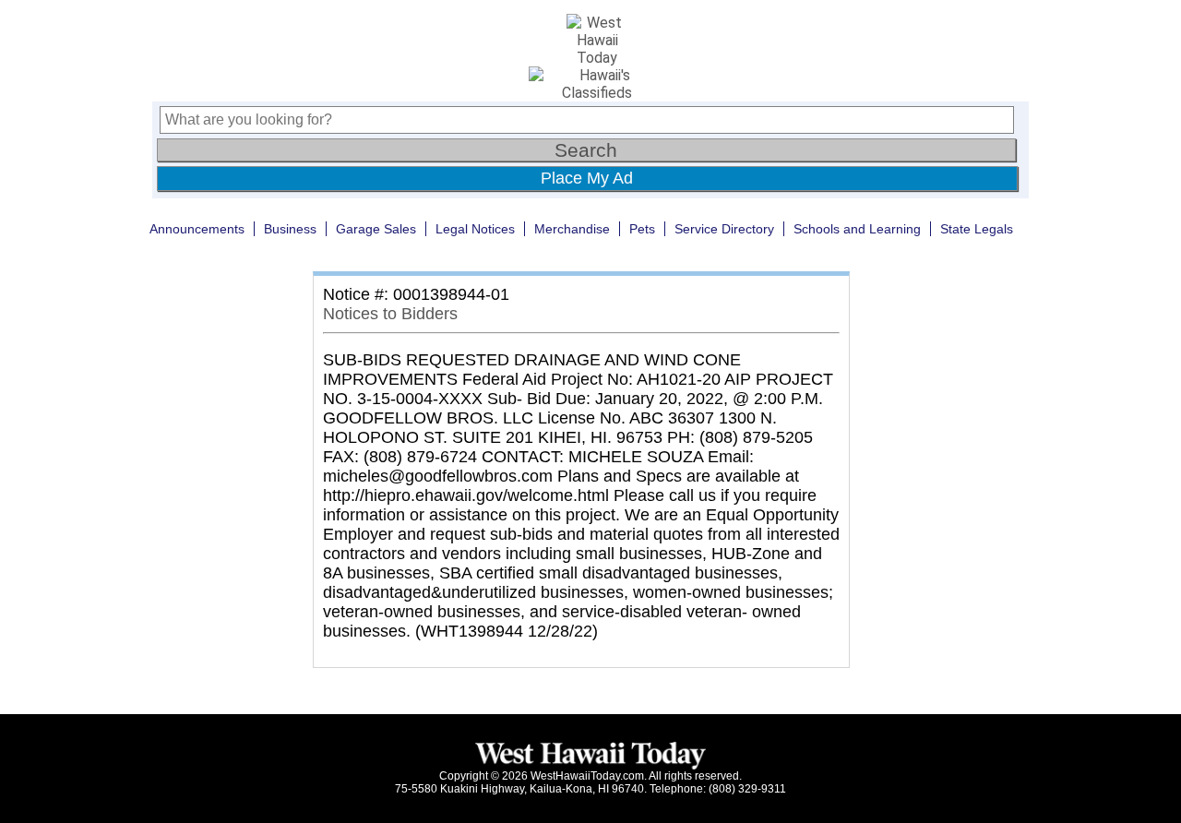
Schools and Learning (857, 228)
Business (290, 228)
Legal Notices (475, 228)
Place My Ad (587, 178)
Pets (642, 228)
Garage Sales (376, 228)
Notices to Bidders (390, 313)
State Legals (976, 228)
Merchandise (572, 228)
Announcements (197, 228)
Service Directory (724, 228)
